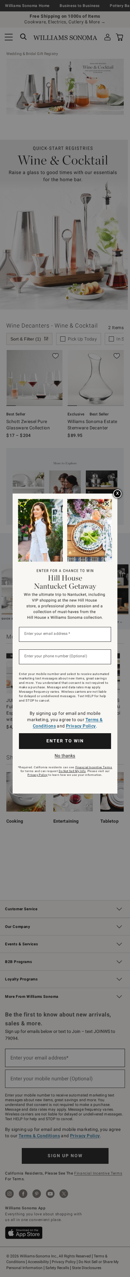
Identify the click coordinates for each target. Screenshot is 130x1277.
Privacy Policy (81, 725)
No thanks (65, 755)
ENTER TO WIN (65, 740)
